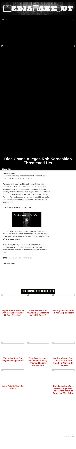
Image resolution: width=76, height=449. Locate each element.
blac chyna (13, 258)
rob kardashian (26, 258)
